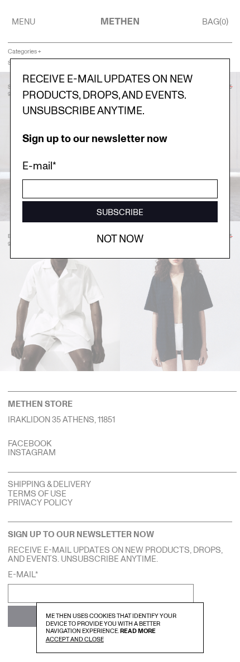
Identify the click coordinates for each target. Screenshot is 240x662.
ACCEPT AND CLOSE (75, 639)
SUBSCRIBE (120, 211)
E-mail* (39, 165)
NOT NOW (120, 238)
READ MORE (138, 630)
